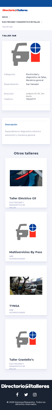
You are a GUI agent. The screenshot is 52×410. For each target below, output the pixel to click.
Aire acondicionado (17, 257)
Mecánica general (34, 80)
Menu (47, 10)
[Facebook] (17, 394)
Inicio (5, 17)
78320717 (31, 99)
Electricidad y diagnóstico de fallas (21, 22)
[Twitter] (26, 394)
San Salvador (32, 84)
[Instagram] (34, 394)
